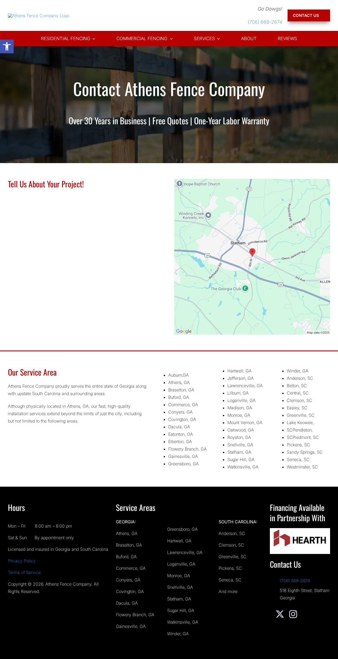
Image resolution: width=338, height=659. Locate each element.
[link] (7, 46)
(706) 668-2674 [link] (265, 22)
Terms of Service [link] (24, 572)
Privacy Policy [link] (22, 560)
